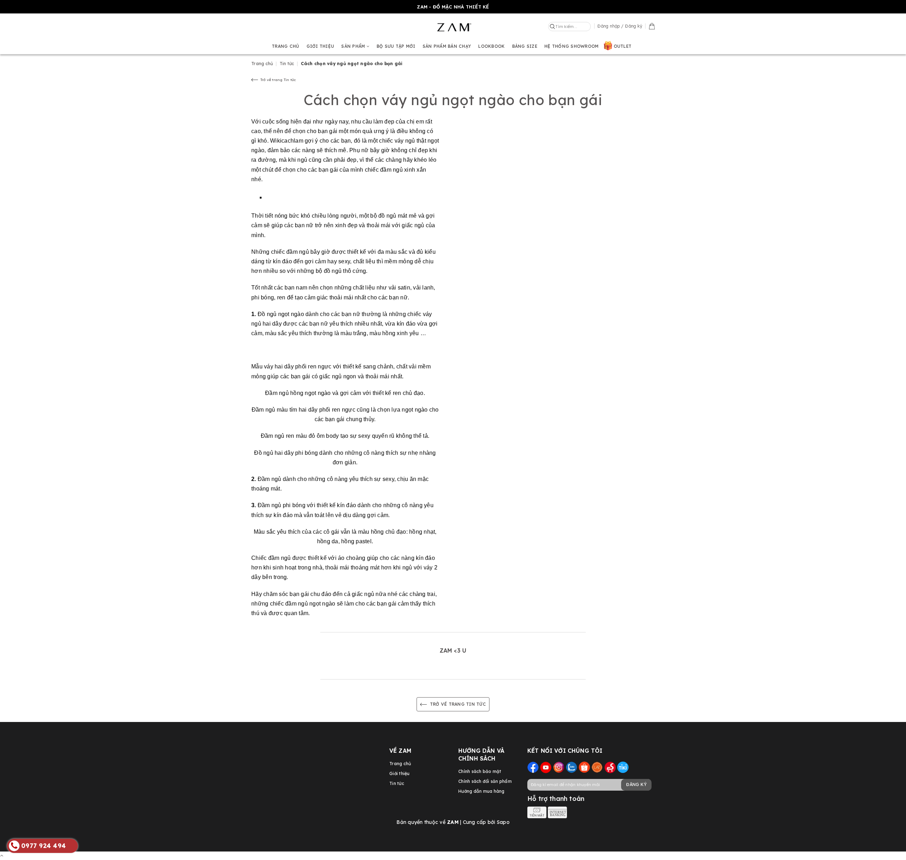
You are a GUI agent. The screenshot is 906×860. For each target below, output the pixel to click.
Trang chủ (285, 46)
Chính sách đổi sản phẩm (485, 781)
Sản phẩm (353, 46)
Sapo (503, 822)
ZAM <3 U (453, 650)
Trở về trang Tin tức (277, 80)
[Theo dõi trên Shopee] (584, 767)
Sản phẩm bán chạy (447, 46)
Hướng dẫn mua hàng (481, 791)
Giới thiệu (320, 46)
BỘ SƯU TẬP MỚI (396, 46)
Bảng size (524, 46)
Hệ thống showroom (571, 46)
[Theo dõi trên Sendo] (610, 767)
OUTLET (623, 46)
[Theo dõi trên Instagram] (558, 767)
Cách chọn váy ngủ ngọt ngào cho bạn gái (453, 100)
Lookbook (491, 46)
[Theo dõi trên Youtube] (545, 767)
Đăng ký (636, 784)
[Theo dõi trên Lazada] (597, 767)
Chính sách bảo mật (479, 771)
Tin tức (396, 783)
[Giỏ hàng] (652, 26)
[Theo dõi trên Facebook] (533, 767)
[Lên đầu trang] (1, 855)
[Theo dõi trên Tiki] (623, 767)
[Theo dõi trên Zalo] (571, 767)
